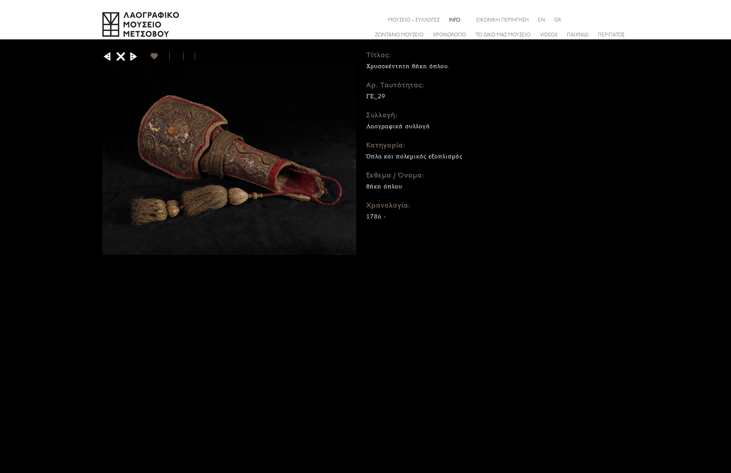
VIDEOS (549, 35)
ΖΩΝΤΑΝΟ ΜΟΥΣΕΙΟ (399, 35)
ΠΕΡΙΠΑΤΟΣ (611, 35)
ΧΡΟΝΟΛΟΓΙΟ (449, 35)
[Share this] (622, 20)
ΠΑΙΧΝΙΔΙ (577, 35)
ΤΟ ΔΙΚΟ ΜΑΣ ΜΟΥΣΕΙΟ (502, 35)
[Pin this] (198, 56)
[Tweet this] (189, 56)
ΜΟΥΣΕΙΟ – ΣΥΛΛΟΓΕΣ (414, 20)
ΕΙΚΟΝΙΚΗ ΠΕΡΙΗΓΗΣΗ (502, 20)
